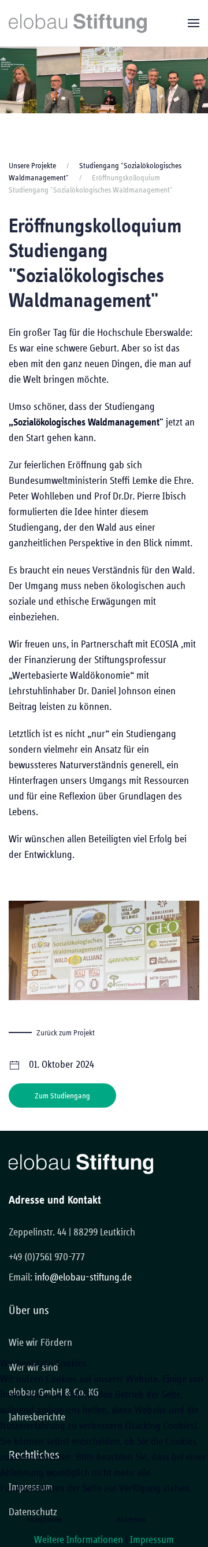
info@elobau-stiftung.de (83, 1277)
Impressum (152, 1539)
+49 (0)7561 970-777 (47, 1256)
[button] (193, 23)
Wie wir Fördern (40, 1342)
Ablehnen (131, 1519)
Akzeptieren (44, 1519)
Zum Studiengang (62, 1095)
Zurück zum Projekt (65, 1032)
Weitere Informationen (78, 1539)
